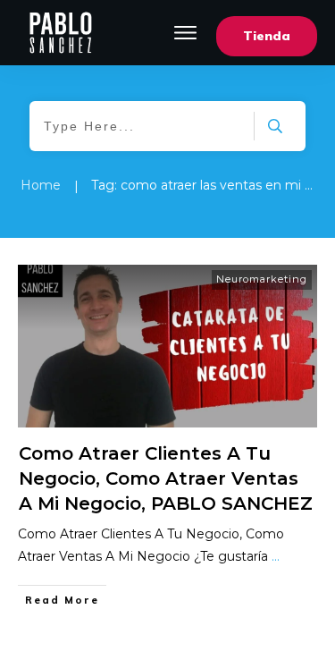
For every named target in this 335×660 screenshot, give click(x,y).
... (276, 556)
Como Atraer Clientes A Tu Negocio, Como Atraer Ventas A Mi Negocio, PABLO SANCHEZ (166, 478)
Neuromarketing (261, 279)
